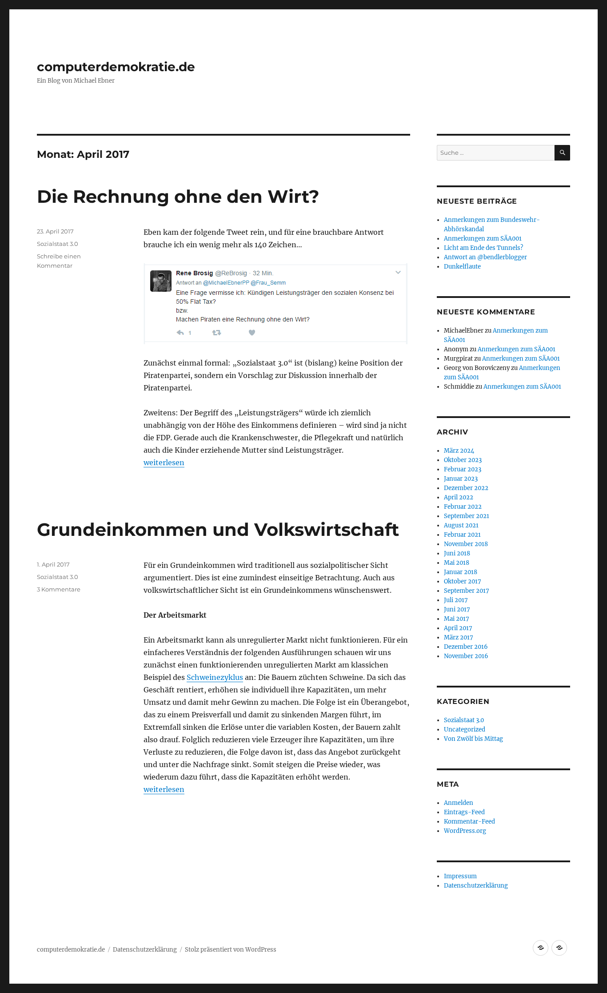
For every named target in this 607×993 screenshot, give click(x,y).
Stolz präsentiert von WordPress (230, 949)
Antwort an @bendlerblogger (485, 257)
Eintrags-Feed (464, 812)
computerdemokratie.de (116, 66)
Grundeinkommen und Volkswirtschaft (218, 529)
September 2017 (466, 591)
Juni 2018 (457, 553)
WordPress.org (465, 831)
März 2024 (459, 450)
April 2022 (458, 497)
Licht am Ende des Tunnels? (483, 248)
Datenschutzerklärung (476, 885)
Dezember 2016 (466, 647)
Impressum (460, 876)
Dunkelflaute (462, 266)
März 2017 (458, 637)
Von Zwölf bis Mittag (473, 739)
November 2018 (466, 544)
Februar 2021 (462, 535)
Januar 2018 (460, 572)
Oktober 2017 (462, 581)
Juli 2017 (456, 600)
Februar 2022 (463, 507)
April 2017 (458, 628)
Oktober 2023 (463, 460)
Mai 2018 (456, 563)
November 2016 (466, 656)
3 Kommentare (58, 589)
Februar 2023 (462, 469)
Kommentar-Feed (469, 821)
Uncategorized (464, 729)
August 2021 (461, 525)
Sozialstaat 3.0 (57, 243)
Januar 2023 (461, 478)
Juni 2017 (457, 609)
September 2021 (466, 516)
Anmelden (458, 803)
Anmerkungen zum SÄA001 (483, 238)
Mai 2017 (456, 619)
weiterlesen (164, 462)
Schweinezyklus (215, 677)
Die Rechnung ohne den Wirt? (178, 196)
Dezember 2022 (466, 488)
